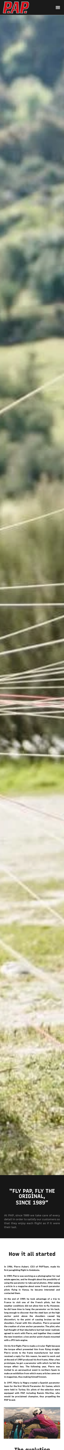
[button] (58, 7)
